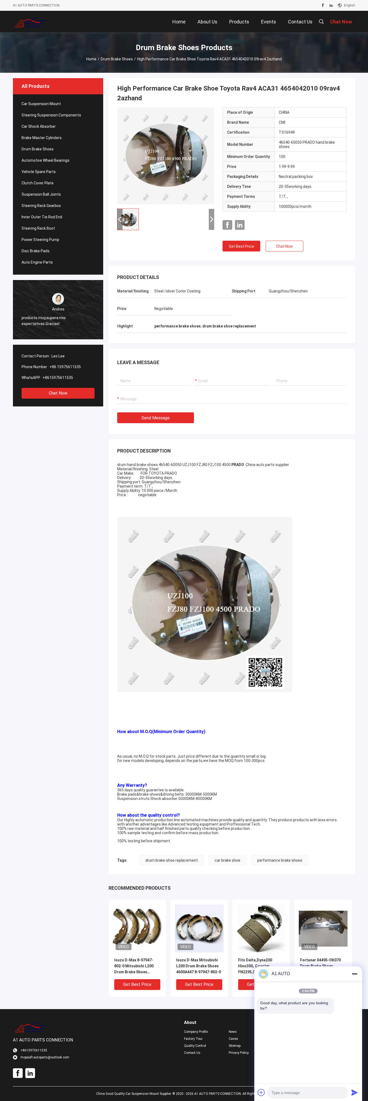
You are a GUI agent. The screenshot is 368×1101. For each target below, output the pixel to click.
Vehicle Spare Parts (39, 172)
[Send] (354, 1092)
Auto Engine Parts (37, 262)
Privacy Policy (239, 1053)
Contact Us (192, 1053)
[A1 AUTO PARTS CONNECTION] (30, 21)
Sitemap (235, 1046)
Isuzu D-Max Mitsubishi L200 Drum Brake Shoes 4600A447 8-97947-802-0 (198, 966)
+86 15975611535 (65, 367)
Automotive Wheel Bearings (46, 160)
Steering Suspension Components (51, 115)
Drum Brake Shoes (117, 59)
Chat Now (58, 393)
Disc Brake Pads (36, 251)
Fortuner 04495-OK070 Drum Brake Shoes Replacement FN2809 (320, 966)
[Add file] (261, 1092)
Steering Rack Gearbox (41, 205)
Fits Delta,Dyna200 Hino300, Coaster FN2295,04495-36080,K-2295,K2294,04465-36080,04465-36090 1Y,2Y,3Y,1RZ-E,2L (259, 966)
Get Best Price (241, 246)
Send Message (155, 417)
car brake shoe (227, 860)
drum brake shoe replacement (171, 860)
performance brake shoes (279, 860)
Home (91, 59)
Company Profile (196, 1032)
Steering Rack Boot (38, 228)
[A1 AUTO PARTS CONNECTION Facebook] (323, 5)
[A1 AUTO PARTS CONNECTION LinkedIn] (331, 5)
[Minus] (354, 974)
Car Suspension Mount (41, 104)
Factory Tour (193, 1039)
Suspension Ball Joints (41, 194)
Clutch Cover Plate (38, 183)
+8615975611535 (58, 377)
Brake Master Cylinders (42, 138)
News (233, 1032)
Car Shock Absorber (39, 126)
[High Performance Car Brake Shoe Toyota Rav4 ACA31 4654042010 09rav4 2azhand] (165, 156)
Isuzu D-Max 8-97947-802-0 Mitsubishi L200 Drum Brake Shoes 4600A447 (134, 966)
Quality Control (195, 1046)
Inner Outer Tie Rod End (42, 217)
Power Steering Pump (40, 239)
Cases (233, 1039)
